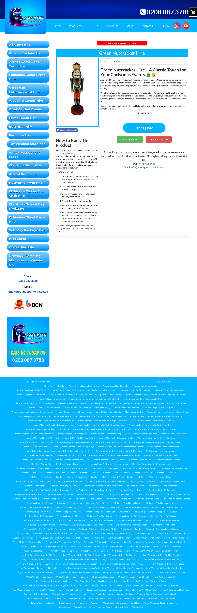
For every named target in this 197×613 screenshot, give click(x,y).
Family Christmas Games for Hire (27, 542)
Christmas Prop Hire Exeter (178, 494)
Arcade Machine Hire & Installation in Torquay (155, 429)
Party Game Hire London (165, 577)
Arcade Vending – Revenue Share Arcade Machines (119, 451)
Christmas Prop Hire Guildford (88, 498)
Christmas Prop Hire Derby (150, 494)
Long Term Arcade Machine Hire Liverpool (162, 559)
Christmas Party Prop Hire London (64, 485)
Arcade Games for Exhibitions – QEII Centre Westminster (45, 416)
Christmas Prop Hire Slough (99, 516)
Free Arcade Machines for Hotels (139, 542)
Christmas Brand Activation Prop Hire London (108, 464)
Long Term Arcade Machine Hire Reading (164, 568)
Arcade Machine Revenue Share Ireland (40, 446)
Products (75, 26)
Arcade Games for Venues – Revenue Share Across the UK (156, 416)
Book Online (130, 139)
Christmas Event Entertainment (174, 468)
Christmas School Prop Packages (27, 206)
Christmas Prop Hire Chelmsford (26, 494)
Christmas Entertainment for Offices (70, 468)
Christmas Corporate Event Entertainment (151, 464)
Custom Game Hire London (24, 537)
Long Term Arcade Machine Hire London (35, 564)
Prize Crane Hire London (168, 585)
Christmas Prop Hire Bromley (132, 490)
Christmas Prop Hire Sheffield (70, 516)
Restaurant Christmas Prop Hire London (104, 590)
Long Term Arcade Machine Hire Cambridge (162, 555)
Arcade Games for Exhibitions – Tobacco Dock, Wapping (100, 416)
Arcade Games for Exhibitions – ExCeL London (32, 412)
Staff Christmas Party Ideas (101, 598)
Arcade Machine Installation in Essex (36, 442)
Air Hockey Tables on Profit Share (84, 386)
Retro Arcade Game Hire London (175, 590)
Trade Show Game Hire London (73, 603)
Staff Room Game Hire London (131, 598)
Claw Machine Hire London (163, 524)
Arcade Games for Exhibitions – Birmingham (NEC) (87, 407)
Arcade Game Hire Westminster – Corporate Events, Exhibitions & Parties (152, 403)
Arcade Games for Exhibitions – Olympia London (168, 412)
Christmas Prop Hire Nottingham (167, 507)
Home (58, 26)
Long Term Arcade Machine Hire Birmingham (40, 555)
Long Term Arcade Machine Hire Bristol (121, 555)
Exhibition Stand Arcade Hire (177, 537)
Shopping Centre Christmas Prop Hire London (157, 594)
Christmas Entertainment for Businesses (32, 468)
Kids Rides (17, 239)
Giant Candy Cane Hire (113, 546)
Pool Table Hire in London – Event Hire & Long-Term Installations (52, 585)
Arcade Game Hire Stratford (103, 403)
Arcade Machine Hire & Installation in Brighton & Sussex (103, 420)
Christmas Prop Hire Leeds (147, 498)
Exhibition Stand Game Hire (27, 77)
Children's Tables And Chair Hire (26, 193)
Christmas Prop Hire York (129, 520)
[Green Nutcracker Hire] (77, 91)
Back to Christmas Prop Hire (122, 43)
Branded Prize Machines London (36, 459)
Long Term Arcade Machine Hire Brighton (82, 555)
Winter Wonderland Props (25, 155)
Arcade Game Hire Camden (146, 386)
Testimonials (137, 607)
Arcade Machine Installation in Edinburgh (156, 438)
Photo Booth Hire (23, 118)
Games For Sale (21, 247)
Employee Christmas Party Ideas (55, 537)
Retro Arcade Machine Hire (36, 594)
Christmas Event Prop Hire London (61, 472)
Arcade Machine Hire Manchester (80, 438)
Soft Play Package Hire (27, 230)
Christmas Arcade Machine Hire (69, 464)
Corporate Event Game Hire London (173, 533)
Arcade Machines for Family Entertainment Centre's (121, 446)
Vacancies (95, 603)
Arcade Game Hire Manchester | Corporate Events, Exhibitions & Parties (129, 399)
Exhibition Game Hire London (147, 537)
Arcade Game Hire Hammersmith (170, 390)
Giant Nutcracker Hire (171, 546)
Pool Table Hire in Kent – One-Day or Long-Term (144, 581)
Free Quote (144, 128)
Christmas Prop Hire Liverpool (40, 503)
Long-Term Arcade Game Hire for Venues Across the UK (128, 572)
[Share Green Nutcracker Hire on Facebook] (77, 130)
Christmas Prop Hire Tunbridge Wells (39, 520)
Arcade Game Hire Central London (102, 390)
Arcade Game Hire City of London (137, 390)
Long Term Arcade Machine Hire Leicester (120, 559)
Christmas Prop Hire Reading (132, 511)
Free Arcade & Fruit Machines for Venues (102, 542)
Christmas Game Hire (90, 472)
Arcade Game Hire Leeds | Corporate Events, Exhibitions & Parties (155, 394)
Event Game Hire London (119, 537)
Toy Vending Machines (27, 144)
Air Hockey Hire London (54, 386)
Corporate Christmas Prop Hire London (97, 533)
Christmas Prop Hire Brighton (73, 490)
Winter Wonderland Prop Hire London (160, 603)
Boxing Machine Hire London (91, 455)
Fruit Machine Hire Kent (31, 546)
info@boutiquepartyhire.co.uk (28, 291)
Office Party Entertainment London (134, 577)
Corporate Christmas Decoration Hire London (121, 529)
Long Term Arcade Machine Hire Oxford (81, 568)
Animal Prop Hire (22, 174)
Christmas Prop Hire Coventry (90, 494)
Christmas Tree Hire (103, 524)
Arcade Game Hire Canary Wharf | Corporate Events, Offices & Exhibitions (50, 390)
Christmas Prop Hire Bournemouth (40, 490)
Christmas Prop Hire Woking (102, 520)
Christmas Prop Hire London (69, 503)
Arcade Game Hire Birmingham (116, 386)
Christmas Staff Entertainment (41, 524)
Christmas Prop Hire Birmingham (162, 485)
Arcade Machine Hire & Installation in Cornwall (153, 420)
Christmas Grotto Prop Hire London (47, 477)
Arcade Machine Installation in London (113, 442)
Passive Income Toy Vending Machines (53, 581)
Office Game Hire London (102, 577)
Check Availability (158, 139)
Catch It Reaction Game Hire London (109, 459)
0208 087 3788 (168, 12)
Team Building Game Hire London (40, 603)
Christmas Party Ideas (35, 485)
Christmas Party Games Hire (142, 481)
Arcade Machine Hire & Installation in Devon (53, 425)
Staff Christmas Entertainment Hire (69, 598)
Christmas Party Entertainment (68, 481)
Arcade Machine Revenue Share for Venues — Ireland (158, 442)
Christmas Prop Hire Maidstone (128, 503)
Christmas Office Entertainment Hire (154, 477)
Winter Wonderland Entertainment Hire (121, 603)
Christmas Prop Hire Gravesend (56, 498)
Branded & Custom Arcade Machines (160, 455)
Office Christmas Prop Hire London (72, 577)
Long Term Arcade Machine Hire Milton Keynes (121, 564)
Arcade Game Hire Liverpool (52, 399)
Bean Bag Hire (20, 126)
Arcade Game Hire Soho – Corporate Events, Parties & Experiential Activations (51, 403)
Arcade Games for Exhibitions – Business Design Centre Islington (143, 407)
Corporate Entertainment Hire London (136, 533)
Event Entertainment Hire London (89, 537)
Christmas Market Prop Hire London (118, 477)
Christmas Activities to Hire (167, 459)
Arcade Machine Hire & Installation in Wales (34, 433)
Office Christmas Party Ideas (39, 577)
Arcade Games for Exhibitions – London (75, 412)
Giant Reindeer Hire (33, 551)
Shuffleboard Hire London (38, 598)
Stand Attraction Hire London (162, 598)
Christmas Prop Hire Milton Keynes (36, 507)
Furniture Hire (20, 135)
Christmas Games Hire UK (169, 472)
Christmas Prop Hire (25, 165)
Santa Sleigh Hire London (101, 594)
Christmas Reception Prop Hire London (162, 520)
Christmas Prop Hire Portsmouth (100, 511)
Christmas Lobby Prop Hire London (82, 477)
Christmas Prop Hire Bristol (102, 490)
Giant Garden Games (25, 109)
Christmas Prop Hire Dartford (121, 494)
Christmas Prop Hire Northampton (103, 507)
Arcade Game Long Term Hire (24, 64)
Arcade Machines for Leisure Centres (75, 451)
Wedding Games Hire (26, 100)
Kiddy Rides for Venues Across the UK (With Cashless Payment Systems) (144, 551)
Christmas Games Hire (143, 472)
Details (106, 61)
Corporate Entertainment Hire (24, 90)
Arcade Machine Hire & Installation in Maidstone (47, 429)
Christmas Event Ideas (31, 472)
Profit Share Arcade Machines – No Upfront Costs (60, 590)
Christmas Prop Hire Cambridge (162, 490)
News (167, 26)
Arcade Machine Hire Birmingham (72, 433)
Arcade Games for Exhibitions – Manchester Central (119, 412)
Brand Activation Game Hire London (124, 455)
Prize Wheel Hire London (23, 590)
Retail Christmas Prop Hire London (141, 590)
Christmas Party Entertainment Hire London (106, 481)
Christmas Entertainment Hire (104, 468)
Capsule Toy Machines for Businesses (72, 459)
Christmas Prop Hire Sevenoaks (38, 516)
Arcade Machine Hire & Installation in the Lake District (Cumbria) (102, 429)
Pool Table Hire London (95, 585)
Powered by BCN (163, 381)
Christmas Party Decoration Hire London (32, 481)
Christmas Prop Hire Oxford (38, 511)
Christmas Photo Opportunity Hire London (103, 485)
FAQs (129, 26)
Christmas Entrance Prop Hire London (139, 468)
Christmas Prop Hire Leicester (176, 498)
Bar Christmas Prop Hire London (160, 451)
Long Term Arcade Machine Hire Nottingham (39, 568)
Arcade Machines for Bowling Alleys (78, 446)
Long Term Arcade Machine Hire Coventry (40, 559)
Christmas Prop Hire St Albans (164, 516)
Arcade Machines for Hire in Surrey (163, 446)
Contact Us (148, 26)
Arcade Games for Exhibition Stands (45, 407)
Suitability (118, 61)
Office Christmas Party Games (171, 572)
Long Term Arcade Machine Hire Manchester (76, 564)
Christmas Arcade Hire (41, 464)
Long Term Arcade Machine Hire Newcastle (166, 564)
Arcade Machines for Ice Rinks (41, 451)
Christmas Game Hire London (116, 472)
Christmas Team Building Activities (74, 524)
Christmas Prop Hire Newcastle (70, 507)
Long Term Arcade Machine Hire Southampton (79, 572)
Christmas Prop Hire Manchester (161, 503)
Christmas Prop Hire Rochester (162, 511)
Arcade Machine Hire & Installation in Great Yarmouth (101, 425)
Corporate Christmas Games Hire (28, 533)
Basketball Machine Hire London (39, 455)
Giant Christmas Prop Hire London (142, 546)
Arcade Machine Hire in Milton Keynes (44, 438)
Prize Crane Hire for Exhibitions (139, 585)
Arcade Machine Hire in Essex (174, 433)
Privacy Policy (115, 585)
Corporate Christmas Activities (83, 529)
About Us (112, 26)
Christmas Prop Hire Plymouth (68, 511)
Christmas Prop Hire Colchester (58, 494)
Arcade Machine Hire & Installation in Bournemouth (51, 420)
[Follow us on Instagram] (177, 25)
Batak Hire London (66, 455)
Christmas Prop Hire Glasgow (25, 498)
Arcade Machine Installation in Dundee (116, 438)
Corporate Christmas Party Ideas (61, 533)
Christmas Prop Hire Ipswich (118, 498)
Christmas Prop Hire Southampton (131, 516)
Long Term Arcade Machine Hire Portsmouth (122, 568)
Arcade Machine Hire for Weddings (106, 433)
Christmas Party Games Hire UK (173, 481)
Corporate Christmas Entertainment (162, 529)
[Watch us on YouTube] (185, 25)
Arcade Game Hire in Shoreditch (31, 394)
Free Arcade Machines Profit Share (173, 542)
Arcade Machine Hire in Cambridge (141, 433)
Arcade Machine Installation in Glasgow (74, 442)
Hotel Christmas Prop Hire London (61, 551)
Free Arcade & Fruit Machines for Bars (63, 542)
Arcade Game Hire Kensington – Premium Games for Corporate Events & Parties (85, 394)
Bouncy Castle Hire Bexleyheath (113, 607)
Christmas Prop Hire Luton (98, 503)
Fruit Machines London (56, 546)
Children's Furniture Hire (140, 459)
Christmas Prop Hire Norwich (135, 507)
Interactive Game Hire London (94, 551)
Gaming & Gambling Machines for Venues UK (26, 260)
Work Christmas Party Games (72, 607)
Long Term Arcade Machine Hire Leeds (80, 559)
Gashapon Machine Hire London (84, 546)
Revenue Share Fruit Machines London (69, 594)
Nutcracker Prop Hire (26, 182)
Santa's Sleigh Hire (125, 594)
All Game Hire (20, 44)
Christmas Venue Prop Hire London (131, 524)
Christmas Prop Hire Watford (72, 520)
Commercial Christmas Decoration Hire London (44, 529)
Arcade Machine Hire (26, 53)
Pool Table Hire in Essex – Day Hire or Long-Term (97, 581)
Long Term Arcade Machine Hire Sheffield (35, 572)
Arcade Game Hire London (81, 399)
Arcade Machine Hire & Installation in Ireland (149, 425)
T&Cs (94, 26)
